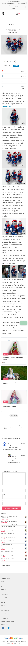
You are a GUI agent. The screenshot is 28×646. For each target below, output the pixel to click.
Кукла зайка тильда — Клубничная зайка (13, 358)
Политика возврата (19, 5)
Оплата (14, 8)
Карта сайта (3, 589)
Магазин (3, 581)
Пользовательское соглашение (14, 1)
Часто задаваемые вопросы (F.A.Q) (11, 6)
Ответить (23, 443)
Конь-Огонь (6, 106)
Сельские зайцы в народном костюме (11, 382)
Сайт (3, 500)
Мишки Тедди (4, 597)
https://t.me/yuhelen (10, 621)
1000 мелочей (4, 605)
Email (4, 494)
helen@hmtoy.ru (7, 618)
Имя (3, 488)
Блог (2, 584)
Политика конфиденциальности (8, 3)
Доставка (22, 6)
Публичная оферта (21, 3)
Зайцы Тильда (13, 415)
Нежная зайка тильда (9, 406)
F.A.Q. (2, 586)
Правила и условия (9, 5)
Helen (16, 30)
